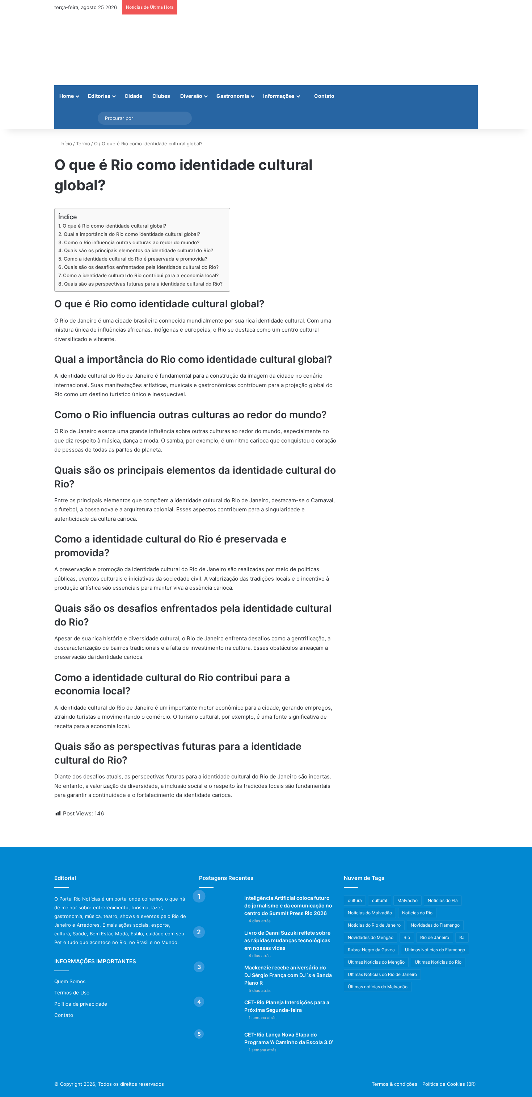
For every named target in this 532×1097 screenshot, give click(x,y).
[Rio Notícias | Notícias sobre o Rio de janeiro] (99, 50)
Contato (323, 96)
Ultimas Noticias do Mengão (376, 962)
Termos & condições (394, 1084)
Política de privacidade (80, 1004)
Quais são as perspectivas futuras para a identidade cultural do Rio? (143, 284)
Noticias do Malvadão (370, 912)
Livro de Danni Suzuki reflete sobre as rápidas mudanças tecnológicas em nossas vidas (287, 940)
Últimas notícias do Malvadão (378, 986)
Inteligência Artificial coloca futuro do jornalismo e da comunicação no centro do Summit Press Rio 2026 (288, 905)
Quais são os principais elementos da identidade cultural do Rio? (138, 250)
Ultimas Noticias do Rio (438, 962)
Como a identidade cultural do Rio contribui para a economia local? (141, 275)
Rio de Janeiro (434, 937)
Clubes (161, 96)
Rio (407, 937)
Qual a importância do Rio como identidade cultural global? (132, 234)
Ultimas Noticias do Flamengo (435, 949)
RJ (462, 937)
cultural (379, 900)
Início (65, 143)
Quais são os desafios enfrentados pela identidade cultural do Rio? (141, 267)
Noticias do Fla (443, 900)
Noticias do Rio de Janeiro (374, 925)
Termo (83, 143)
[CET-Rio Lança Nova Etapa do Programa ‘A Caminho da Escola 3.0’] (219, 1044)
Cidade (133, 96)
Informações (279, 96)
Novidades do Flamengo (435, 925)
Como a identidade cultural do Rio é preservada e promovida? (135, 259)
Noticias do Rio (417, 912)
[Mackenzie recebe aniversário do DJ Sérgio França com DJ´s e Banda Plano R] (219, 977)
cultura (355, 900)
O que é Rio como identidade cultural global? (114, 226)
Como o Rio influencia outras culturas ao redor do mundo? (131, 242)
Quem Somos (69, 981)
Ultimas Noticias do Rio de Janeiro (382, 974)
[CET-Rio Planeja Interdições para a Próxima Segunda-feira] (219, 1012)
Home (66, 96)
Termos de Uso (71, 993)
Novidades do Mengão (370, 937)
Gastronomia (232, 96)
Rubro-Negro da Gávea (371, 949)
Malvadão (407, 900)
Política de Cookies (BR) (449, 1084)
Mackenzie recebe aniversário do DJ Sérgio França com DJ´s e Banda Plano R (288, 975)
